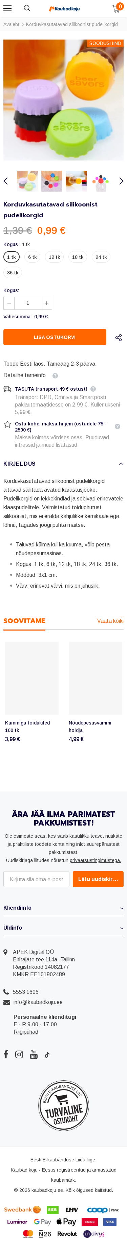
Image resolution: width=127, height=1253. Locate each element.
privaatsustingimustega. (95, 860)
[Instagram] (19, 1054)
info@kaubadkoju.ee (38, 1002)
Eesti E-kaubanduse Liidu (57, 1159)
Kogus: (11, 290)
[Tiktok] (47, 1054)
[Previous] (9, 181)
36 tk (12, 272)
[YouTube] (34, 1054)
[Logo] (64, 8)
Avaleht (11, 24)
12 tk (54, 257)
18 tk (77, 257)
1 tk (11, 257)
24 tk (101, 257)
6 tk (32, 257)
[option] (63, 100)
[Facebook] (5, 1054)
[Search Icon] (34, 8)
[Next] (117, 181)
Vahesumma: (17, 316)
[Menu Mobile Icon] (7, 8)
